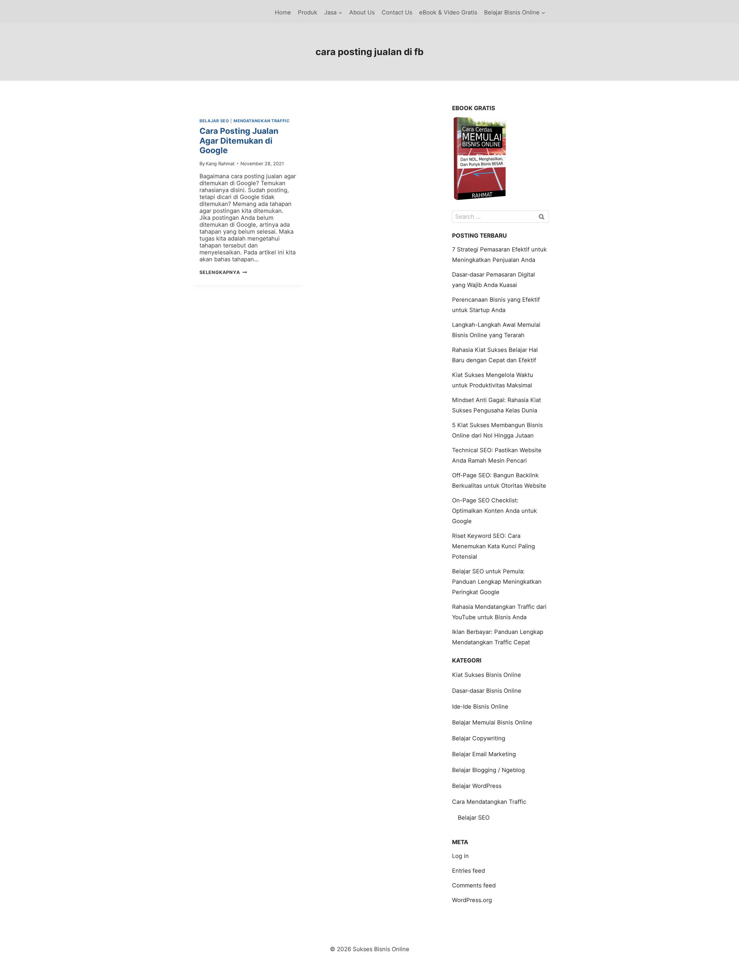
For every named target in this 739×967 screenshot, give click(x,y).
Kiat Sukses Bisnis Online (486, 674)
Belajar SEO (214, 120)
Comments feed (474, 885)
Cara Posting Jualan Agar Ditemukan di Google (238, 140)
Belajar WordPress (476, 785)
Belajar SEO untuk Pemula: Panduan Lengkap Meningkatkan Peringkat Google (497, 582)
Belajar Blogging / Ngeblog (488, 770)
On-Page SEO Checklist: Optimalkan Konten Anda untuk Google (494, 511)
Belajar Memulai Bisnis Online (492, 722)
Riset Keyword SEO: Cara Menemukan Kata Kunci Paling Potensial (493, 546)
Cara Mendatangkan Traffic (489, 801)
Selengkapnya (223, 272)
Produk (307, 12)
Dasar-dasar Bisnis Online (486, 690)
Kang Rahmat (220, 163)
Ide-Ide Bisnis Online (480, 706)
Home (283, 12)
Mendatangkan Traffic (262, 120)
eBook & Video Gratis (448, 12)
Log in (460, 856)
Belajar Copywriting (478, 738)
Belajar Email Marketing (484, 754)
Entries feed (468, 870)
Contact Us (397, 12)
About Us (362, 12)
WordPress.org (472, 900)
